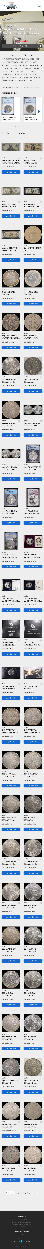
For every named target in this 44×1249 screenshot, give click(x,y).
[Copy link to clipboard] (13, 55)
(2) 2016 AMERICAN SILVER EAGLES (10, 468)
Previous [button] (5, 111)
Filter (8, 133)
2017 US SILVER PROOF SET (30, 687)
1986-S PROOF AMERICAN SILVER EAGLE (32, 557)
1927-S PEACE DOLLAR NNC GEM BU (32, 119)
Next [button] (39, 111)
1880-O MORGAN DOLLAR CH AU (9, 818)
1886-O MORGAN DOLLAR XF (9, 950)
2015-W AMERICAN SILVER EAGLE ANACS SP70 (10, 513)
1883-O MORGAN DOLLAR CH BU (9, 862)
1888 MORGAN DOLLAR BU (8, 994)
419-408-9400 (23, 1220)
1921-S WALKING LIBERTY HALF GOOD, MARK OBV (32, 338)
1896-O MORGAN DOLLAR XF (9, 424)
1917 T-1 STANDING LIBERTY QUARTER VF (10, 338)
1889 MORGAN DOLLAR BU (30, 994)
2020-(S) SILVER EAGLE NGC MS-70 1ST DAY (10, 557)
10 (31, 1193)
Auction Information (32, 87)
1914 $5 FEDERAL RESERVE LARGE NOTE (9, 206)
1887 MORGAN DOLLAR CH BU (30, 950)
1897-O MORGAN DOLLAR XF (9, 1169)
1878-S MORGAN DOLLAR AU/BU (9, 775)
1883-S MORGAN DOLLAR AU (31, 818)
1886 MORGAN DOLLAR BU (30, 906)
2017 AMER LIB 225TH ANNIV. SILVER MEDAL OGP (11, 688)
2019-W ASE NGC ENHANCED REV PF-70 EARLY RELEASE (33, 513)
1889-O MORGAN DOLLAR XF (9, 1037)
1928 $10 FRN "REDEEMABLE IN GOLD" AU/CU (31, 206)
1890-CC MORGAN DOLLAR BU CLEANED (10, 1083)
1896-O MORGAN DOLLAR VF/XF (31, 1125)
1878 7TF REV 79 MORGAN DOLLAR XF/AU (32, 732)
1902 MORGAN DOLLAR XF (30, 1169)
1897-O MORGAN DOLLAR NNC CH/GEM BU (9, 119)
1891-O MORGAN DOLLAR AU (31, 380)
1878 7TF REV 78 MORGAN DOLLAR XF (10, 732)
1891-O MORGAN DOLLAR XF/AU (31, 1081)
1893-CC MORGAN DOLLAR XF (9, 1125)
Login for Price (11, 172)
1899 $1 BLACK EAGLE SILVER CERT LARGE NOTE (11, 162)
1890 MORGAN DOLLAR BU (30, 1037)
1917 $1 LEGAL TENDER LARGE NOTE (30, 162)
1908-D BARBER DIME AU (31, 293)
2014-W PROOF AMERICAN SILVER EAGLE (32, 601)
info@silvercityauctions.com (22, 1222)
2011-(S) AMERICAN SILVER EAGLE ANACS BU (32, 469)
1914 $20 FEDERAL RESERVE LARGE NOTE (9, 250)
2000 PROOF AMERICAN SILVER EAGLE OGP (10, 601)
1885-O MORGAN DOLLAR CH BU (9, 906)
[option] (11, 109)
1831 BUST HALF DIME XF (8, 293)
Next (35, 1193)
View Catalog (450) (20, 46)
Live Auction (10, 26)
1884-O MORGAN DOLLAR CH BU (9, 380)
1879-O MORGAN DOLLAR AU (31, 775)
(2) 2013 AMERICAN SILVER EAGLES (32, 424)
